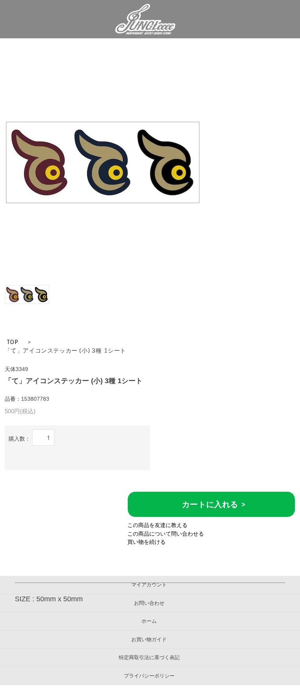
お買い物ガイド (149, 639)
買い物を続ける (146, 542)
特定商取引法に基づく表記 (149, 657)
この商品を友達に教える (157, 525)
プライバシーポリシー (149, 676)
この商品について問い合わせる (165, 534)
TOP (12, 342)
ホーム (149, 621)
